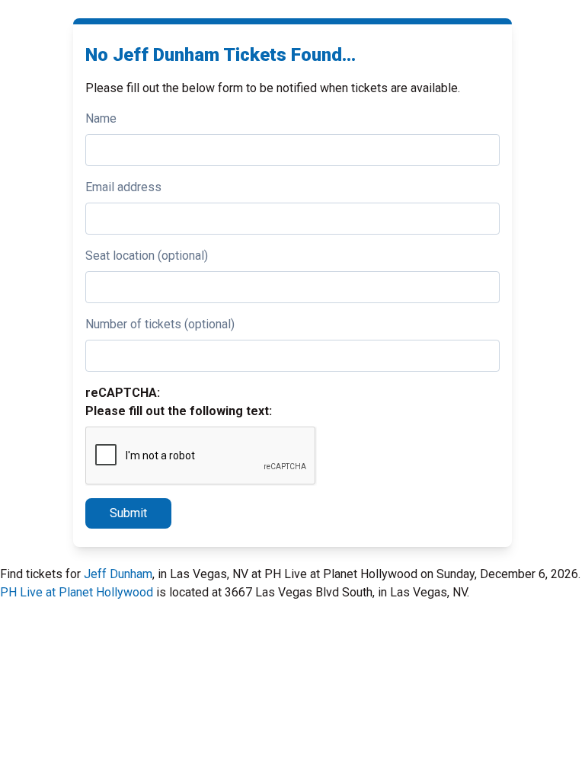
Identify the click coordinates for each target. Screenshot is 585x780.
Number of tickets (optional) (160, 324)
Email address (123, 187)
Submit (128, 513)
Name (101, 118)
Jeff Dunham (118, 574)
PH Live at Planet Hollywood (76, 592)
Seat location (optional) (146, 255)
